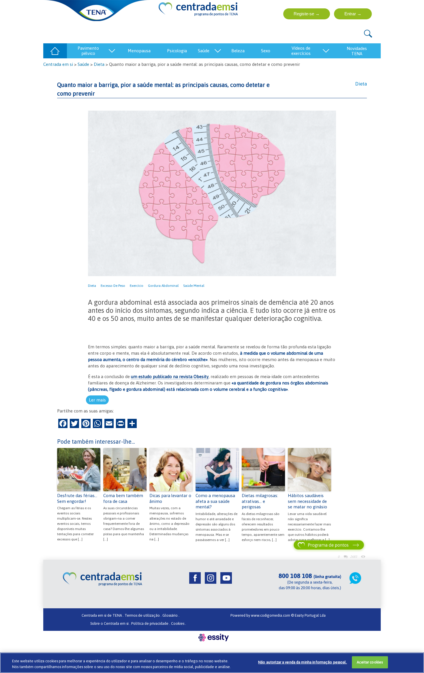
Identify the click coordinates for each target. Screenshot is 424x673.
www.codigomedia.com (271, 615)
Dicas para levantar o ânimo (170, 498)
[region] (212, 662)
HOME (55, 50)
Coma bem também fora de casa (123, 498)
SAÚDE (203, 50)
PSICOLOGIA (177, 50)
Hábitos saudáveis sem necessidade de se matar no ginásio (307, 501)
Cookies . (178, 623)
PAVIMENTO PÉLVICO (88, 51)
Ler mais (97, 399)
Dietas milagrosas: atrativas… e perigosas (260, 501)
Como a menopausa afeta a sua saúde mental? (215, 501)
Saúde (83, 64)
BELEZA (238, 50)
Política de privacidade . (150, 623)
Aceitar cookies (370, 662)
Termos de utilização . (143, 615)
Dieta (99, 64)
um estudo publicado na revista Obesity (170, 376)
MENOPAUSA (139, 50)
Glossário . (170, 615)
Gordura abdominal (163, 286)
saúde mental (193, 286)
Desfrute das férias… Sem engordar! (77, 498)
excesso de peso (113, 286)
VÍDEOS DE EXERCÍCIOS (301, 51)
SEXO (265, 50)
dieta (92, 286)
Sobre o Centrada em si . (110, 623)
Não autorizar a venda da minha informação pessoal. (302, 662)
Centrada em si (58, 64)
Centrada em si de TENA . (103, 615)
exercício (136, 286)
